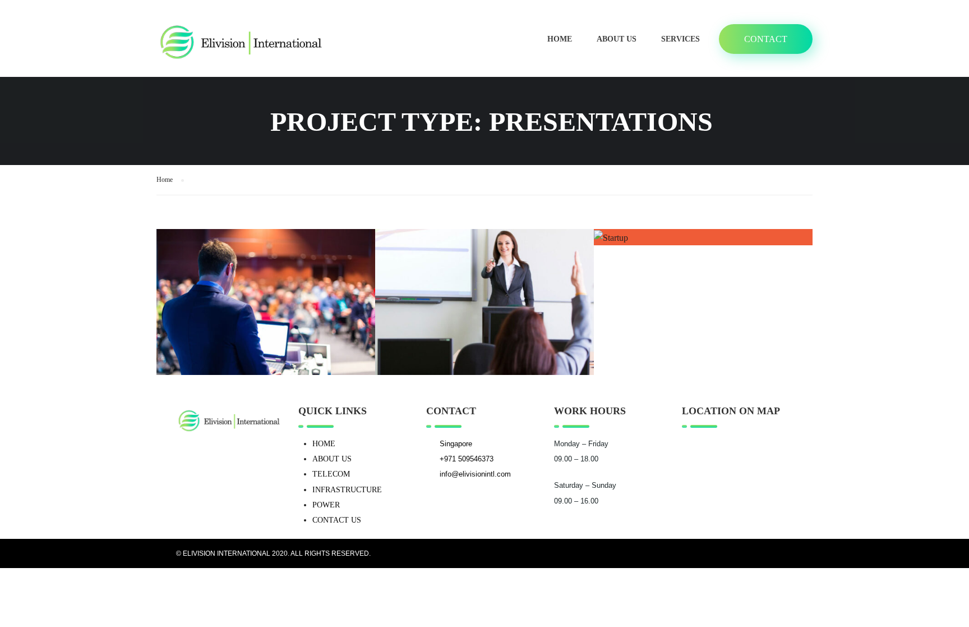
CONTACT (765, 39)
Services (680, 39)
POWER (326, 505)
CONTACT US (336, 520)
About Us (616, 39)
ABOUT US (332, 459)
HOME (323, 444)
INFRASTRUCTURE (347, 490)
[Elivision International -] (240, 44)
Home (559, 39)
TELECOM (331, 474)
